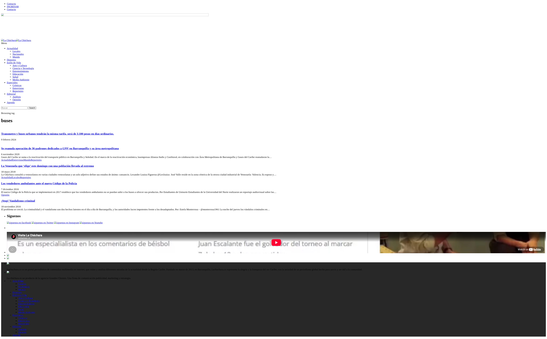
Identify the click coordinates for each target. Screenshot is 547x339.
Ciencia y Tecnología (23, 68)
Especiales (12, 82)
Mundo (16, 57)
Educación (18, 74)
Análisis (17, 96)
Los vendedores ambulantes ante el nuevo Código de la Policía (39, 183)
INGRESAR (13, 6)
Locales (16, 51)
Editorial (11, 94)
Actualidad (12, 48)
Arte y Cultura (20, 65)
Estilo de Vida (14, 62)
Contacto (11, 3)
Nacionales (18, 54)
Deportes (11, 59)
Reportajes (18, 91)
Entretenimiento (21, 71)
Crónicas (17, 85)
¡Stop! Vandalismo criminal (18, 200)
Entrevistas (18, 88)
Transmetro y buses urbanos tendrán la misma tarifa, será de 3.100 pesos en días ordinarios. (57, 133)
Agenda (11, 102)
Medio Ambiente (21, 79)
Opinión (17, 99)
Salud (15, 77)
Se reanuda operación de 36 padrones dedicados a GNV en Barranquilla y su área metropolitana (60, 148)
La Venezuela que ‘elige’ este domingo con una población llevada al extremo (47, 165)
